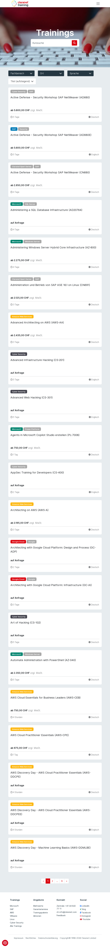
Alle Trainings (16, 926)
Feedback (61, 915)
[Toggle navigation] (98, 3)
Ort (42, 73)
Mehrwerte (38, 906)
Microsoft (14, 906)
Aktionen (37, 916)
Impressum (18, 938)
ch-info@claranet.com (67, 912)
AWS (12, 912)
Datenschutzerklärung (48, 938)
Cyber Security (16, 922)
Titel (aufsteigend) (20, 81)
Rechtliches (31, 938)
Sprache (74, 73)
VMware (13, 916)
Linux (12, 919)
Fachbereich (17, 73)
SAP (12, 909)
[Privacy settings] (5, 943)
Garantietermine (40, 909)
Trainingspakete (40, 912)
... (57, 881)
